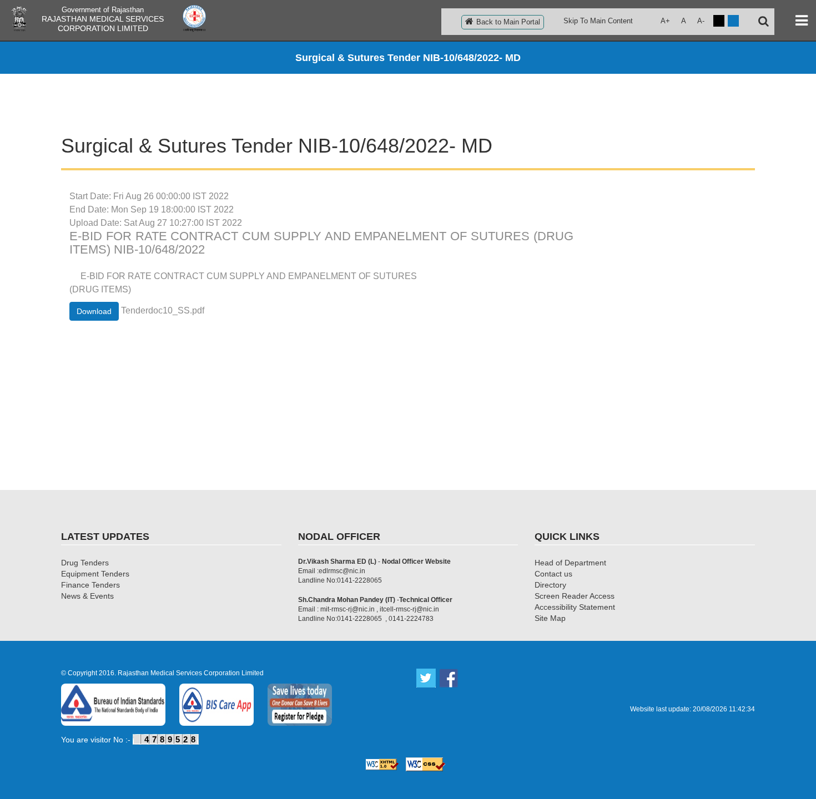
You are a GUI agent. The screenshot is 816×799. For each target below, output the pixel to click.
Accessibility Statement (575, 607)
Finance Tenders (90, 584)
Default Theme (733, 21)
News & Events (87, 595)
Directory (550, 584)
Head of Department (570, 562)
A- (700, 21)
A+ (665, 21)
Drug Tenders (85, 562)
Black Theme (718, 21)
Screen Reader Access (574, 595)
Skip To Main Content (598, 21)
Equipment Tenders (95, 573)
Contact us (553, 573)
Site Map (550, 618)
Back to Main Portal (508, 22)
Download (94, 311)
